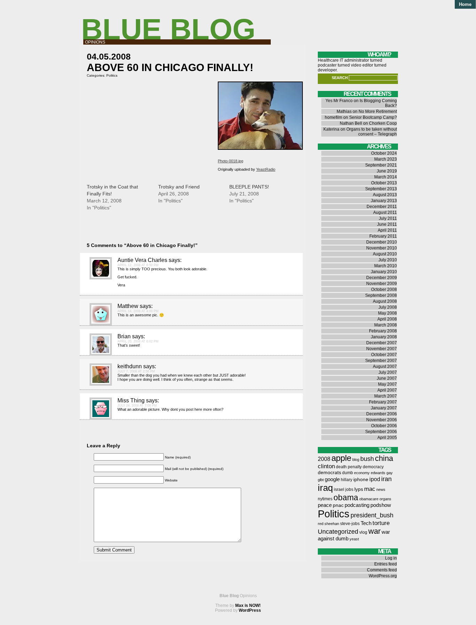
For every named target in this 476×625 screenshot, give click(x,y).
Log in (391, 558)
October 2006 (384, 425)
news (380, 489)
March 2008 (385, 325)
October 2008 (384, 289)
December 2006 (381, 413)
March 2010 (385, 265)
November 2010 (381, 248)
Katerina (331, 129)
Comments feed (382, 570)
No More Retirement (378, 111)
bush (367, 458)
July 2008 (387, 307)
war (374, 531)
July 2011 (388, 218)
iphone (360, 479)
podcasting (357, 505)
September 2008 (381, 295)
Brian (124, 336)
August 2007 (385, 366)
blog (355, 459)
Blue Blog (168, 29)
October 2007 (384, 354)
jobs (349, 489)
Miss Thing (131, 400)
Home (465, 4)
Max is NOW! (248, 605)
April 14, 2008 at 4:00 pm (138, 311)
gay (389, 473)
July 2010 (387, 259)
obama (345, 497)
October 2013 (384, 182)
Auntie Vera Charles (142, 260)
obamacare (368, 499)
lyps (358, 489)
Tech (366, 523)
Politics (111, 75)
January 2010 (384, 271)
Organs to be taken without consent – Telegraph (371, 132)
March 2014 (385, 177)
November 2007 (381, 348)
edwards (378, 473)
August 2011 (385, 212)
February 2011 (383, 236)
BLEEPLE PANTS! (249, 187)
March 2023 (385, 159)
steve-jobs (350, 523)
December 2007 (381, 342)
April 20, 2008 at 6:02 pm (138, 341)
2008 (324, 459)
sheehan (331, 524)
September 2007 (381, 360)
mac (369, 489)
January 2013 (384, 200)
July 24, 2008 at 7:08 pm (137, 405)
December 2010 (381, 242)
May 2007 (387, 384)
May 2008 (387, 313)
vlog (363, 532)
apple (341, 458)
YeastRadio (265, 169)
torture (381, 523)
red (320, 524)
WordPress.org (383, 575)
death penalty (349, 466)
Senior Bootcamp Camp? (373, 117)
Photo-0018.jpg (230, 161)
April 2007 (387, 390)
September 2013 (381, 188)
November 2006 (381, 419)
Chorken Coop (383, 123)
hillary (346, 479)
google (332, 479)
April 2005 (387, 437)
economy (362, 473)
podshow (380, 505)
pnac (338, 505)
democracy (373, 466)
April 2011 (387, 230)
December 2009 (381, 277)
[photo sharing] (260, 148)
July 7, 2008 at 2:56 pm (136, 371)
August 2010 (385, 254)
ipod (374, 479)
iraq (325, 488)
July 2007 (387, 372)
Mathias (344, 111)
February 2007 (383, 402)
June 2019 (387, 171)
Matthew (127, 306)
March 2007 (385, 396)
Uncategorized (338, 531)
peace (325, 505)
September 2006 (381, 431)
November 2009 (381, 283)
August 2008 (385, 301)
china (384, 458)
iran (386, 479)
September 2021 (381, 165)
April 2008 (387, 319)
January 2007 (384, 408)
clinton (326, 466)
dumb (347, 472)
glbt (321, 480)
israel (339, 489)
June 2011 (387, 224)
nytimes (325, 498)
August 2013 (385, 194)
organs (385, 499)
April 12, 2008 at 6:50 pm (138, 265)
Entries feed (385, 564)
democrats (329, 472)
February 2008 (383, 331)
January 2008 (384, 336)
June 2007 (387, 378)
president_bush (372, 515)
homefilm (333, 117)
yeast (354, 539)
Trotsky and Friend (179, 187)
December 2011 (382, 206)
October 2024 (384, 153)
